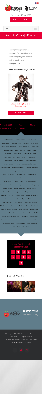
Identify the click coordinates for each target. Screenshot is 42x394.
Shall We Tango (6, 128)
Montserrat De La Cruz (32, 195)
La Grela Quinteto (18, 181)
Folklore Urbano (20, 223)
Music (32, 125)
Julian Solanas (34, 178)
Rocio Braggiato (23, 209)
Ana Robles (26, 143)
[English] (36, 3)
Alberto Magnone (20, 139)
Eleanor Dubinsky (19, 160)
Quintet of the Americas (32, 206)
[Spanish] (38, 3)
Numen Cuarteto (9, 199)
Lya (38, 185)
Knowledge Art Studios (20, 339)
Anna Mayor (25, 226)
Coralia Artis (7, 153)
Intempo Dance (21, 174)
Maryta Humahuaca (30, 192)
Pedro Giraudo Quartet (30, 202)
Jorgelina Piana (32, 174)
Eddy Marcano (8, 160)
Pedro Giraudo (18, 202)
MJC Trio (11, 195)
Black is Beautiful (32, 223)
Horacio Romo (27, 219)
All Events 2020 (6, 125)
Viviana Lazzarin (5, 219)
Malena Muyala (7, 188)
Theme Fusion (26, 342)
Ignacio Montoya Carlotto (22, 171)
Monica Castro (20, 195)
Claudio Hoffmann (20, 150)
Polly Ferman (13, 206)
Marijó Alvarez (19, 192)
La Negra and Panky (8, 223)
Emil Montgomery (31, 160)
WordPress (33, 339)
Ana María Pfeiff (16, 143)
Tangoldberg (24, 216)
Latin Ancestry (13, 185)
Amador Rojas (5, 143)
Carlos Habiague (8, 150)
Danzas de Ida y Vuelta (29, 153)
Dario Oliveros (21, 157)
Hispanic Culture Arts (32, 167)
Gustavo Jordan (6, 167)
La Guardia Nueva (31, 181)
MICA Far (3, 195)
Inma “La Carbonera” (9, 174)
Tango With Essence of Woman (10, 216)
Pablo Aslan (31, 199)
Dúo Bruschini (31, 157)
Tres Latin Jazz (34, 216)
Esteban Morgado (9, 164)
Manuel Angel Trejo (19, 188)
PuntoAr (21, 206)
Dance (21, 125)
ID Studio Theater (7, 171)
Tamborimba (17, 213)
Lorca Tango (31, 185)
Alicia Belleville (31, 139)
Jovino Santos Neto (7, 178)
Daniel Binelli (17, 153)
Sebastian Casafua (6, 213)
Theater (22, 128)
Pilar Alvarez (3, 206)
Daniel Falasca (16, 219)
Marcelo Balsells (32, 188)
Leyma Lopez (22, 185)
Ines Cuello (34, 171)
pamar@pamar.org (30, 314)
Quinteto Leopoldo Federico (9, 209)
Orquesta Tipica (21, 199)
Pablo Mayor (16, 226)
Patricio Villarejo (7, 202)
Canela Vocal (35, 146)
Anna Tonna (35, 143)
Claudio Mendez (31, 150)
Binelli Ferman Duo (24, 146)
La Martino (3, 185)
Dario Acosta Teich (9, 157)
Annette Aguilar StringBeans (8, 146)
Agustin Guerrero (8, 139)
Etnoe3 (18, 164)
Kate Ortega (7, 181)
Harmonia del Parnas (18, 167)
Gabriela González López (29, 164)
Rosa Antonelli (34, 209)
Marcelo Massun (8, 192)
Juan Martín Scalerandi (21, 178)
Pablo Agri (36, 219)
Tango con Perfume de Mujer (31, 213)
